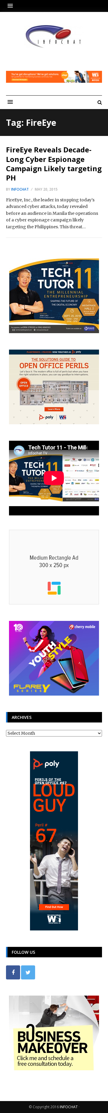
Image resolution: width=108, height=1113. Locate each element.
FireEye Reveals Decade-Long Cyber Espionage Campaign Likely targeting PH (54, 164)
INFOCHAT (69, 1106)
